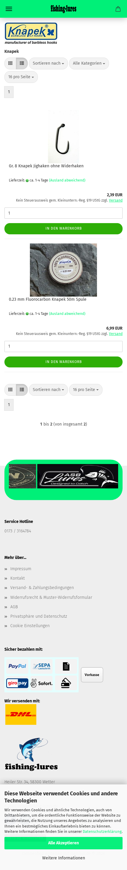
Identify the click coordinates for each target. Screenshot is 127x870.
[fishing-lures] (63, 9)
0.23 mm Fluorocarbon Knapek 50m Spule (48, 299)
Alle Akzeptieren (63, 843)
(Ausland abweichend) (67, 180)
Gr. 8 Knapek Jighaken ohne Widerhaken (46, 166)
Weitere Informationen (63, 858)
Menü (9, 9)
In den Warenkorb (63, 228)
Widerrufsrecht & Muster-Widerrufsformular (51, 597)
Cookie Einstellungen (30, 625)
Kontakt (17, 578)
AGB (14, 606)
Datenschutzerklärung (102, 831)
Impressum (20, 568)
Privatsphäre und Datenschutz (38, 616)
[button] (10, 63)
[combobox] (48, 63)
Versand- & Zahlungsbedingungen (42, 587)
